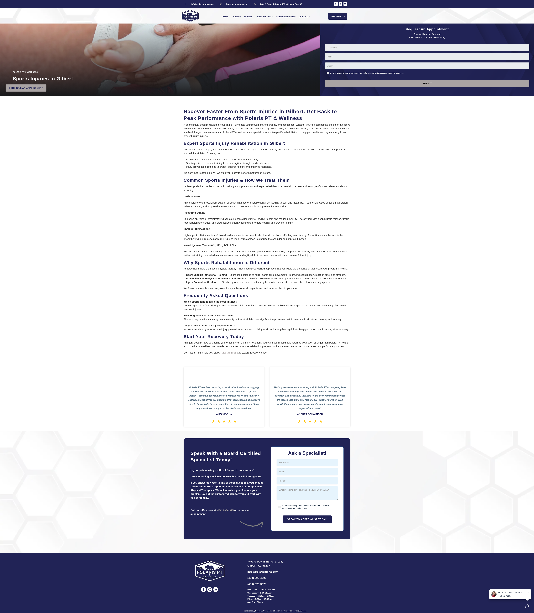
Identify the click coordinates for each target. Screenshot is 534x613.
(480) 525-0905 (300, 611)
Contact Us (304, 17)
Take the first (228, 352)
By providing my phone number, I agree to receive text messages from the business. (367, 73)
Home (225, 17)
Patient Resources (285, 17)
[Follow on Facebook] (336, 4)
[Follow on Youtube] (345, 4)
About (236, 17)
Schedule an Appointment (26, 88)
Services (248, 17)
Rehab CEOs (260, 611)
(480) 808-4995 (338, 16)
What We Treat (264, 17)
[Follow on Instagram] (340, 4)
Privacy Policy (288, 611)
